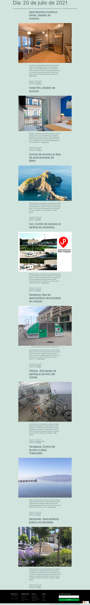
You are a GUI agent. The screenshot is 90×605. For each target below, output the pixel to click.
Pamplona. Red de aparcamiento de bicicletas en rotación (45, 298)
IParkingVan (38, 219)
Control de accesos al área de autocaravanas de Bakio (45, 157)
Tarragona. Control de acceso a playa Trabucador (42, 450)
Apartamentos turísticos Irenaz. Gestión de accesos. (43, 15)
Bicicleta (39, 441)
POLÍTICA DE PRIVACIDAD (53, 604)
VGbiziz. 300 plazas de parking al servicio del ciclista (42, 374)
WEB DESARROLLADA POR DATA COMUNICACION (72, 604)
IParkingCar (38, 515)
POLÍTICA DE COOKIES (61, 604)
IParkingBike (38, 366)
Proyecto (39, 82)
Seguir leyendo (33, 75)
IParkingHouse (39, 83)
